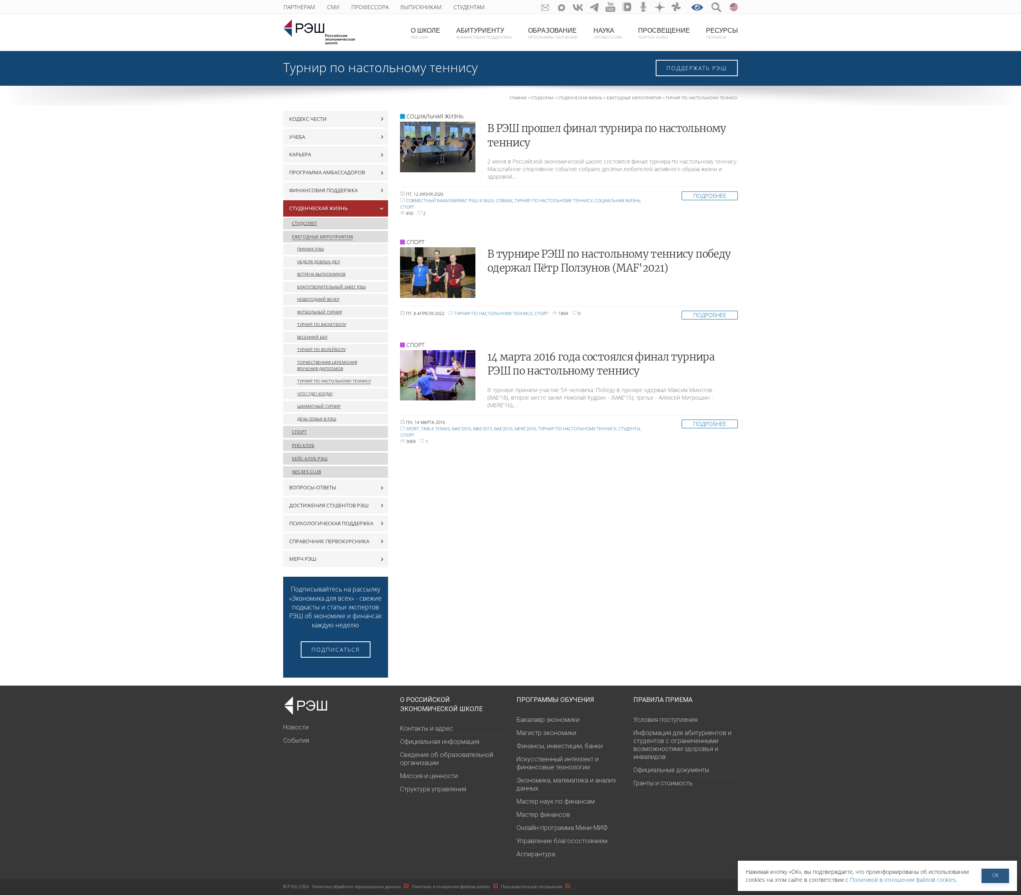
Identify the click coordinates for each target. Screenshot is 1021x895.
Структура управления (433, 789)
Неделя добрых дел (318, 261)
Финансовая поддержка (323, 190)
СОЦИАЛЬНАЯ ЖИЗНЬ (434, 116)
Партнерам (299, 7)
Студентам (469, 7)
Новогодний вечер (318, 299)
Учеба (297, 136)
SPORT (412, 429)
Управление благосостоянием (561, 841)
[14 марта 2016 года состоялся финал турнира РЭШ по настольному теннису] (437, 375)
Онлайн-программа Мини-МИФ (562, 828)
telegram (594, 7)
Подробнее (709, 195)
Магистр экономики (546, 733)
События (296, 740)
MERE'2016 (525, 429)
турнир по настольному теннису (553, 200)
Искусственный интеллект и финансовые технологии (557, 763)
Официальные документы (671, 770)
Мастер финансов (543, 814)
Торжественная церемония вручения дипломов (327, 365)
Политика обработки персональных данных (357, 886)
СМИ (333, 7)
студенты (629, 429)
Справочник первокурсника (329, 541)
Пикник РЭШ (310, 249)
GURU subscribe (545, 7)
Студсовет (304, 223)
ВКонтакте (578, 7)
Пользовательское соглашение (532, 886)
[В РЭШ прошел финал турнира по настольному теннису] (437, 147)
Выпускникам (421, 7)
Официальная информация (439, 741)
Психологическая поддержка (331, 523)
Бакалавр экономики (547, 719)
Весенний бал (312, 337)
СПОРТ (415, 242)
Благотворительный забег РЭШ (331, 287)
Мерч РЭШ (302, 558)
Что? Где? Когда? (315, 393)
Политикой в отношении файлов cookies (903, 879)
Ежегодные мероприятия (634, 98)
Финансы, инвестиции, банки (559, 746)
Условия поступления (665, 719)
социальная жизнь (618, 200)
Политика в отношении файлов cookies (451, 886)
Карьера (300, 154)
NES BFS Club (306, 472)
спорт (407, 207)
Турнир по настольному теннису (334, 381)
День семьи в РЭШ (316, 419)
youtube (611, 7)
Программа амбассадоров (327, 172)
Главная (517, 98)
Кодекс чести (308, 118)
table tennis (435, 429)
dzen (660, 7)
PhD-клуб (303, 445)
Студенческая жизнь (580, 98)
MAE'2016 (461, 429)
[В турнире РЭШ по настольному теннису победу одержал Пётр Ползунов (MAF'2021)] (437, 272)
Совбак (504, 200)
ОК (995, 875)
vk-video (627, 7)
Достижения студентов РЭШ (329, 505)
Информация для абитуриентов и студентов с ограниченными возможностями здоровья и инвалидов (682, 745)
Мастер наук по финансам (555, 801)
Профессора (369, 7)
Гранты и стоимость (663, 783)
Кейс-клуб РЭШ (309, 458)
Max (562, 7)
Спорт (299, 432)
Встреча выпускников (321, 274)
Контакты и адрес (426, 728)
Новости (296, 727)
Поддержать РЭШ (696, 68)
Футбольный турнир (319, 312)
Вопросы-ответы (312, 487)
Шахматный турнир (319, 406)
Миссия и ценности (429, 776)
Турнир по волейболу (321, 349)
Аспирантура (535, 854)
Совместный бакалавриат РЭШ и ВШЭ (450, 200)
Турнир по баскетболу (321, 324)
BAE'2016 (503, 429)
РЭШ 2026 (296, 886)
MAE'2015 (482, 429)
